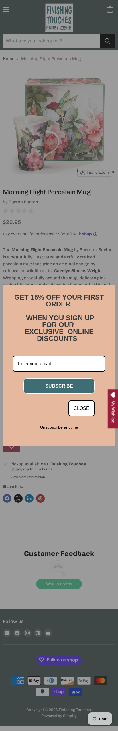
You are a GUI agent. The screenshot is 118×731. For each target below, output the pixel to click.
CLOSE (81, 408)
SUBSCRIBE (59, 386)
